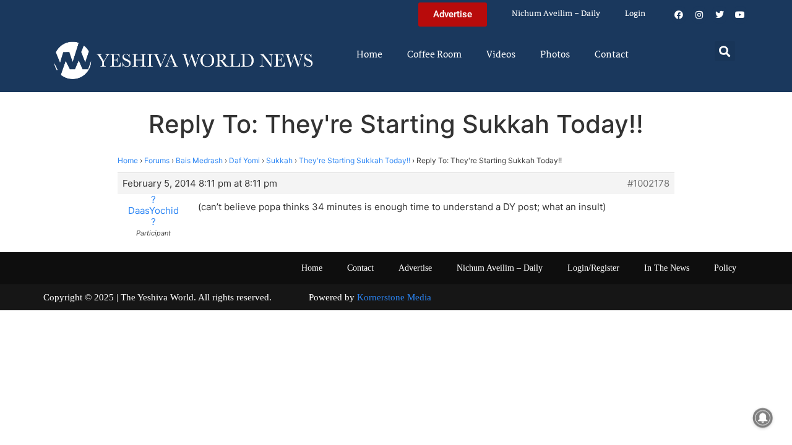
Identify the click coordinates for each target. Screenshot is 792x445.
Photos (555, 55)
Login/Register (593, 268)
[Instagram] (699, 14)
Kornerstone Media (394, 297)
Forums (157, 160)
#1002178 (648, 183)
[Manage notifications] (763, 418)
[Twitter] (719, 14)
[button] (725, 51)
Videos (500, 55)
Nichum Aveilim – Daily (556, 13)
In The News (666, 268)
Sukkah (279, 160)
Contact (612, 55)
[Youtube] (740, 14)
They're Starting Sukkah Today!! (354, 160)
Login (635, 13)
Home (369, 55)
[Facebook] (678, 14)
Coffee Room (434, 55)
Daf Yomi (244, 160)
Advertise (415, 268)
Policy (725, 268)
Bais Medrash (199, 160)
